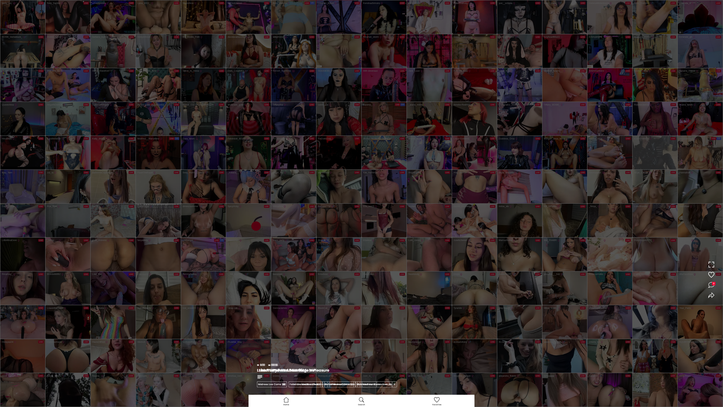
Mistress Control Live (344, 384)
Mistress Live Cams (271, 384)
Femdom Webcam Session (308, 384)
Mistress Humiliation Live (379, 384)
